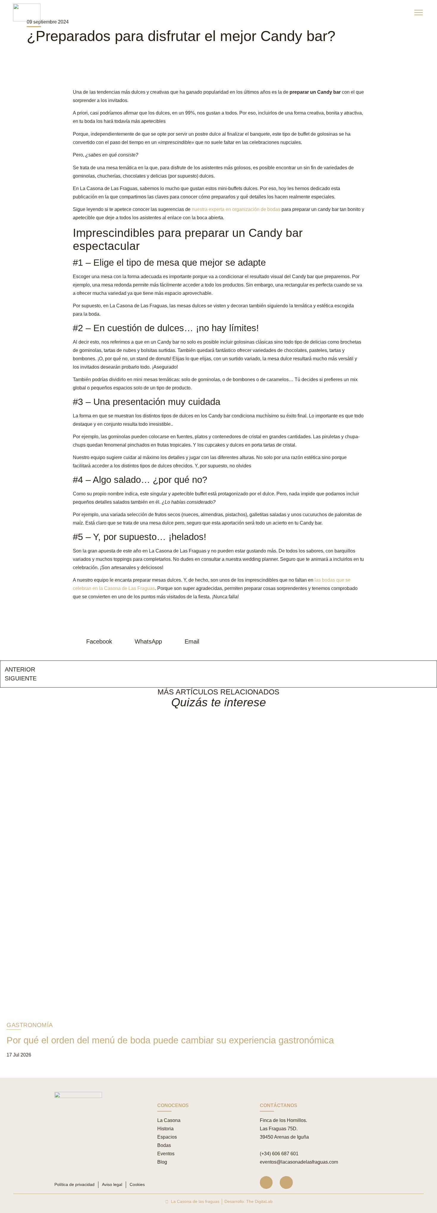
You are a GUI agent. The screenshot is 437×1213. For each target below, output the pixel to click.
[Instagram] (266, 1182)
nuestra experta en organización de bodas (236, 209)
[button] (95, 641)
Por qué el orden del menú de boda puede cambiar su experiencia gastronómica (170, 1040)
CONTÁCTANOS (278, 1105)
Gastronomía (30, 1025)
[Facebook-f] (286, 1182)
